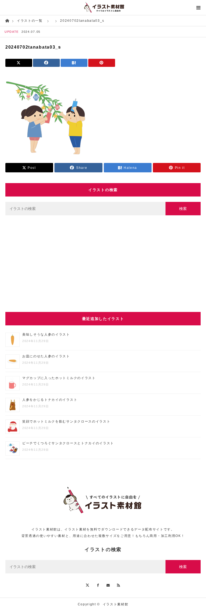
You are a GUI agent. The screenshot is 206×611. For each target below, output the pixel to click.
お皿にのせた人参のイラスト (46, 356)
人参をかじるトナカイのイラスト (49, 400)
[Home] (7, 20)
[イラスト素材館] (103, 7)
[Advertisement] (103, 263)
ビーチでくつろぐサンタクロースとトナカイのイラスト (68, 443)
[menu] (198, 7)
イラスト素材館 (115, 604)
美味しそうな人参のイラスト (46, 334)
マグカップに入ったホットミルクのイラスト (59, 378)
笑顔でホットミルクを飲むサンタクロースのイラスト (66, 421)
